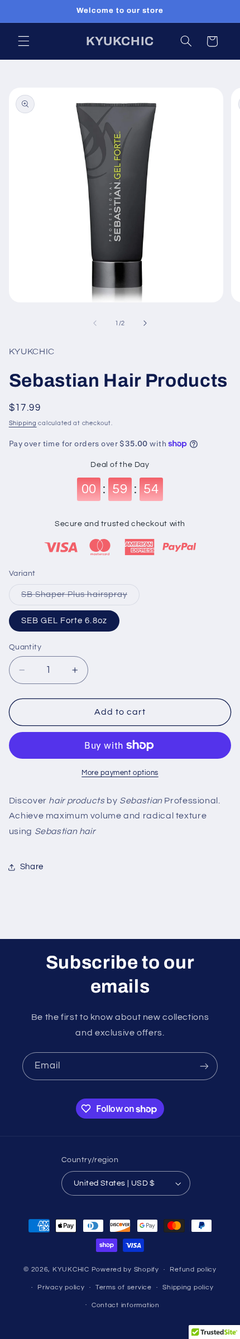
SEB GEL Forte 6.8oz (64, 620)
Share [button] (32, 867)
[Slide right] (145, 323)
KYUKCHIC (72, 1269)
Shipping (23, 423)
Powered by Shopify (125, 1269)
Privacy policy (60, 1287)
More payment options (120, 773)
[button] (23, 41)
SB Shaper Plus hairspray (80, 597)
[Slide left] (95, 323)
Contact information (126, 1305)
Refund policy (193, 1269)
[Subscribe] (204, 1066)
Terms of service (123, 1287)
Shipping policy (187, 1287)
